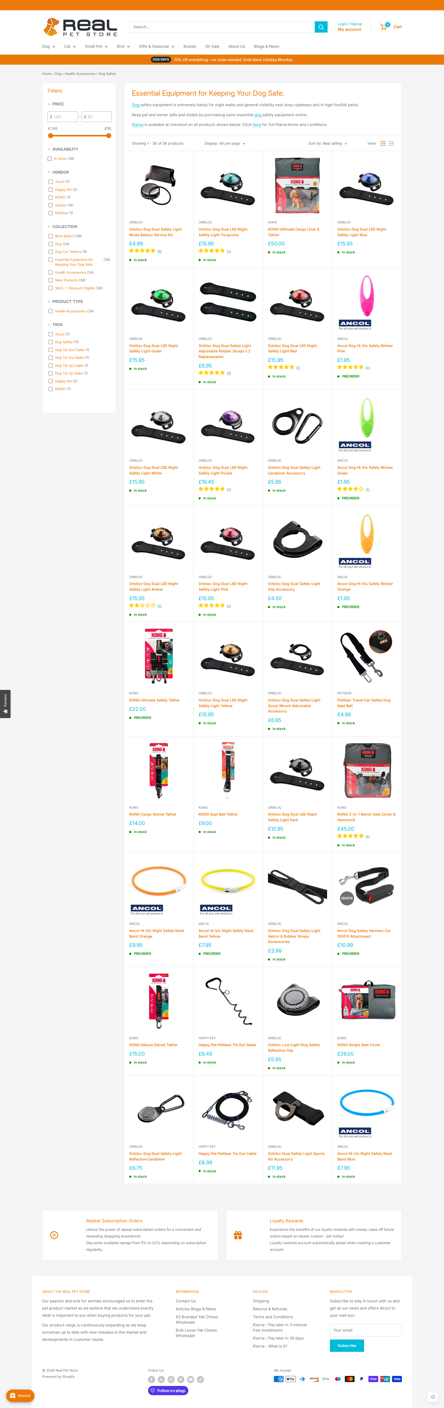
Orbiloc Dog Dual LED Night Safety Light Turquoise (223, 232)
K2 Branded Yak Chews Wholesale (197, 1319)
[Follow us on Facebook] (151, 1379)
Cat (67, 46)
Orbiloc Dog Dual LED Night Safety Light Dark (292, 817)
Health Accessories (80, 74)
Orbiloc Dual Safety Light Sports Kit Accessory (296, 1156)
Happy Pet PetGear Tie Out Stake (227, 1045)
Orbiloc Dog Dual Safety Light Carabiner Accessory (294, 470)
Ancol (342, 339)
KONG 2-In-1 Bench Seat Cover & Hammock (366, 817)
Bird (120, 46)
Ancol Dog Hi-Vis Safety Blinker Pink (365, 348)
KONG (272, 222)
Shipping (261, 1300)
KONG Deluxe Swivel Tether (153, 1045)
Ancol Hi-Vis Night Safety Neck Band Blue (364, 1156)
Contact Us (186, 1300)
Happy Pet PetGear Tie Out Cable (227, 1153)
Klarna (137, 124)
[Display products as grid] (383, 143)
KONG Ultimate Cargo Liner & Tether (293, 232)
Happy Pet (207, 1038)
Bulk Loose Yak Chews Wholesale (196, 1333)
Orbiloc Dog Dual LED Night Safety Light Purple (223, 470)
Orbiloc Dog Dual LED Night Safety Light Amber (153, 586)
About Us (236, 46)
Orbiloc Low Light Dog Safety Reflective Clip (294, 1048)
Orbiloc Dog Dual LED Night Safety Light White (153, 470)
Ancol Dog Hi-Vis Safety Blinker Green (365, 470)
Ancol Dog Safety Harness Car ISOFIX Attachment (364, 933)
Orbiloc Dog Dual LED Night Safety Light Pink (223, 586)
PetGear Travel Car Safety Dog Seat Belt (364, 703)
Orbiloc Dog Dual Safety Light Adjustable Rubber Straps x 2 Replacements (225, 351)
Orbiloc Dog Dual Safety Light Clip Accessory (294, 586)
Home (47, 74)
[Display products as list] (391, 143)
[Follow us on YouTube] (190, 1379)
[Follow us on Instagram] (171, 1379)
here (257, 124)
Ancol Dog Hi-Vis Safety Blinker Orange (365, 586)
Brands (189, 46)
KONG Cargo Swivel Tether (153, 814)
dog (258, 114)
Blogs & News (266, 46)
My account (349, 29)
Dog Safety (107, 74)
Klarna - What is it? (270, 1346)
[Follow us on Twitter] (161, 1379)
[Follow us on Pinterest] (180, 1379)
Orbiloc (136, 222)
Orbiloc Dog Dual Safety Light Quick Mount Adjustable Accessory (294, 705)
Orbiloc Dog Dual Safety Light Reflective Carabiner (155, 1156)
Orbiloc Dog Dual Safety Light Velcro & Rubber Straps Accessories (294, 936)
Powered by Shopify (58, 1376)
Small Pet (93, 46)
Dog (46, 46)
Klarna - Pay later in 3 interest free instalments (280, 1327)
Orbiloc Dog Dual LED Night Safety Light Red (292, 348)
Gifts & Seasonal (154, 46)
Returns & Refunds (270, 1308)
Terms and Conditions (273, 1316)
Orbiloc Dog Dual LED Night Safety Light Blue (361, 232)
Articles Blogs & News (196, 1308)
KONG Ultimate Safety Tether (154, 700)
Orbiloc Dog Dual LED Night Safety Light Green (153, 348)
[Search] (321, 27)
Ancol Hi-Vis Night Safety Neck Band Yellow (226, 933)
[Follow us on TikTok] (200, 1379)
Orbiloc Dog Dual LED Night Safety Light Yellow (223, 703)
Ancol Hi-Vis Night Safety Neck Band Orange (156, 933)
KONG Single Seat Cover (358, 1045)
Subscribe (347, 1345)
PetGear (344, 693)
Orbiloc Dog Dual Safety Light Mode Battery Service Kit (155, 232)
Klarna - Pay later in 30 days (278, 1338)
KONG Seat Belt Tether (218, 814)
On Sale (212, 46)
